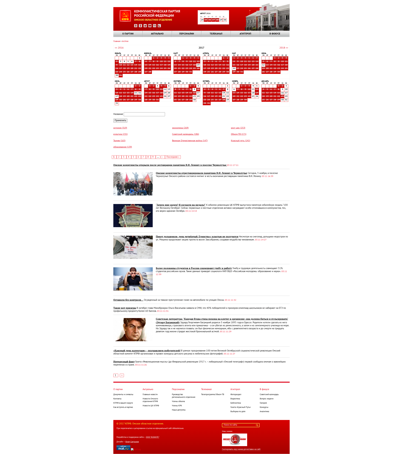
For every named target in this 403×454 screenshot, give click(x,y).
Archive (125, 41)
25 (206, 20)
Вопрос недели (266, 399)
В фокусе (275, 34)
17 (120, 68)
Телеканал (216, 34)
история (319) (120, 128)
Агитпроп (245, 34)
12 (128, 65)
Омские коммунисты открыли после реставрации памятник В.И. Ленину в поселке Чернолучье (170, 165)
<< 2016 (119, 48)
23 (117, 72)
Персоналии (186, 34)
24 (120, 72)
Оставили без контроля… (128, 300)
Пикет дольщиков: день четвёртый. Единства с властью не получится (197, 236)
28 (217, 20)
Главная (116, 41)
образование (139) (122, 147)
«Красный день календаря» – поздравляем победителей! (146, 350)
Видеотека (235, 399)
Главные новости (150, 395)
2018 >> (283, 48)
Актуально (157, 34)
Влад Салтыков (132, 442)
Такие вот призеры (124, 308)
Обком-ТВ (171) (238, 134)
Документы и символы (123, 395)
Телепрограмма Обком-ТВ (212, 395)
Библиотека (235, 403)
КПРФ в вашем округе (123, 403)
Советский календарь (269, 395)
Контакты (117, 399)
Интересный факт (124, 361)
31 (120, 75)
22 (139, 68)
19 (128, 68)
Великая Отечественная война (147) (190, 141)
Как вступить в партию (123, 407)
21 (135, 68)
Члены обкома (178, 401)
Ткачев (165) (119, 141)
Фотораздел (235, 395)
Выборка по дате (237, 412)
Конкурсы (264, 407)
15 (139, 65)
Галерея (263, 403)
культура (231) (120, 134)
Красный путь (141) (240, 141)
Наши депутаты (179, 410)
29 (139, 72)
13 (132, 65)
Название (118, 114)
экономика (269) (180, 128)
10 (120, 65)
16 (117, 68)
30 (187, 72)
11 (124, 65)
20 (132, 68)
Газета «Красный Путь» (240, 407)
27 (213, 20)
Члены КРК (177, 406)
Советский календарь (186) (185, 134)
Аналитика (264, 412)
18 (124, 68)
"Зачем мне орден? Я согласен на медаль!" (181, 205)
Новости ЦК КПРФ (151, 406)
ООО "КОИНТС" (152, 437)
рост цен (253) (238, 128)
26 (209, 20)
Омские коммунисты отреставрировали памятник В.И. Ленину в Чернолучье (201, 173)
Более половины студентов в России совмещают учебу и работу (194, 268)
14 (135, 65)
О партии (127, 34)
